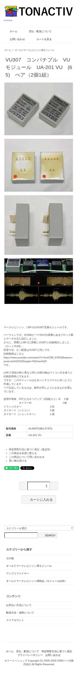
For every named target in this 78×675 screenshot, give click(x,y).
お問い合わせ (17, 39)
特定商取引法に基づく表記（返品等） (30, 449)
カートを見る (44, 39)
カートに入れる (41, 499)
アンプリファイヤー (17, 573)
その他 (10, 558)
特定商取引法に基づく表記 (57, 651)
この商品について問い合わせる (26, 456)
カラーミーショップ (15, 660)
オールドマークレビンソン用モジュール (34, 50)
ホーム (13, 31)
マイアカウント (15, 620)
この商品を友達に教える (23, 453)
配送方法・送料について (20, 612)
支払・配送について (40, 31)
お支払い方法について (19, 605)
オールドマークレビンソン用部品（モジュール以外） (36, 581)
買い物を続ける (18, 460)
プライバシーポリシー (30, 655)
